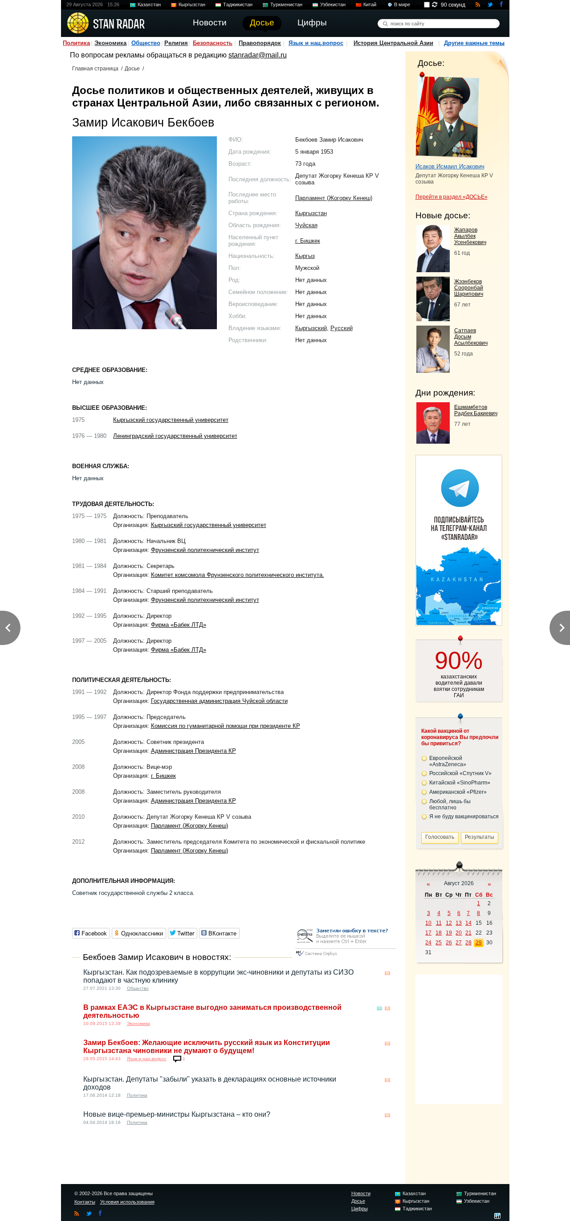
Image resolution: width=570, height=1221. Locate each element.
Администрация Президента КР (193, 750)
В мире (402, 4)
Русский (341, 328)
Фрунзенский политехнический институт (205, 550)
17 (428, 933)
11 (439, 923)
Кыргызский (311, 328)
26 (449, 942)
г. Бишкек (307, 240)
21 (468, 933)
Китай (369, 4)
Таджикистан (237, 4)
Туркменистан (286, 4)
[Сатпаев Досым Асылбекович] (433, 370)
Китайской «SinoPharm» (459, 783)
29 (479, 942)
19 (449, 933)
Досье (132, 68)
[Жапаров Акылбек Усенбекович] (433, 270)
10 (428, 923)
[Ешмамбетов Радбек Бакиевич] (433, 441)
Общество (145, 43)
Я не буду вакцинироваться (464, 816)
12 (449, 923)
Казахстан (149, 4)
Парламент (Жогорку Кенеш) (333, 198)
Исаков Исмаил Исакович (449, 166)
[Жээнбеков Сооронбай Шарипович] (433, 319)
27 (459, 942)
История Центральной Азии (393, 43)
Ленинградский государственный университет (175, 436)
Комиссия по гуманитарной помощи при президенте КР (225, 726)
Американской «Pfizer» (458, 792)
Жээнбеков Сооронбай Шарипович (468, 287)
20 (459, 933)
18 (439, 933)
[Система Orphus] (345, 956)
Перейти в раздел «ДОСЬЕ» (451, 197)
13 (459, 923)
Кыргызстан (192, 4)
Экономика (110, 43)
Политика (76, 43)
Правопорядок (260, 43)
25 (439, 942)
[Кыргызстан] (387, 973)
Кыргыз (305, 256)
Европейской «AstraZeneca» (447, 761)
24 (428, 942)
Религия (176, 43)
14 (468, 923)
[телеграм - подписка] (458, 622)
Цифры (359, 1208)
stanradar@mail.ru (257, 55)
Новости (360, 1193)
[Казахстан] (379, 1008)
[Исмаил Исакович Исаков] (447, 115)
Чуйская (306, 225)
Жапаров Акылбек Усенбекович (470, 236)
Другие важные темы (474, 43)
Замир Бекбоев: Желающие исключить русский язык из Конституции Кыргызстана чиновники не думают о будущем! (206, 1046)
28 (468, 942)
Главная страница (95, 68)
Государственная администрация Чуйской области (219, 701)
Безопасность (212, 43)
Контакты (84, 1202)
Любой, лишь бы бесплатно (450, 804)
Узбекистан (333, 4)
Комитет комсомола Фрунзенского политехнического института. (237, 575)
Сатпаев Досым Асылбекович (471, 336)
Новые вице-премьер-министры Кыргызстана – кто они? (176, 1114)
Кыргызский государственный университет (170, 420)
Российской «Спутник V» (460, 773)
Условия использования (127, 1202)
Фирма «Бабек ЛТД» (178, 624)
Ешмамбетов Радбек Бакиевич (475, 410)
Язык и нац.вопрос (316, 43)
